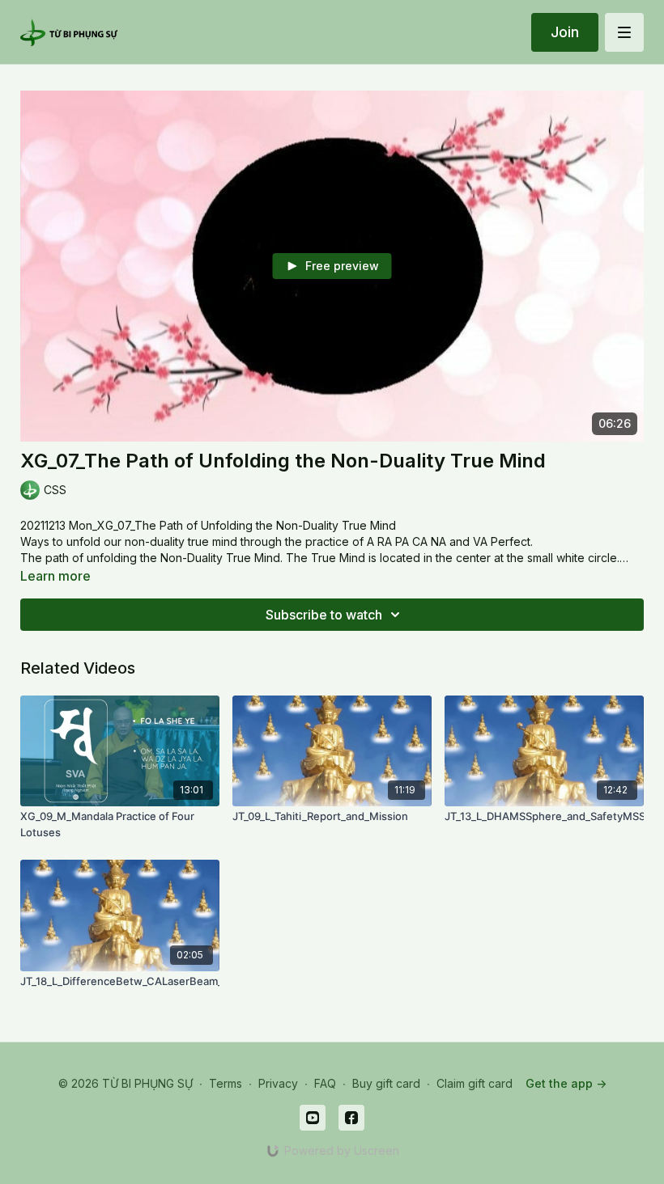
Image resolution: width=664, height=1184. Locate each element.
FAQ (325, 1083)
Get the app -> (566, 1083)
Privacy (278, 1083)
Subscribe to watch (324, 615)
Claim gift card (474, 1083)
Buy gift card (386, 1083)
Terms (225, 1083)
